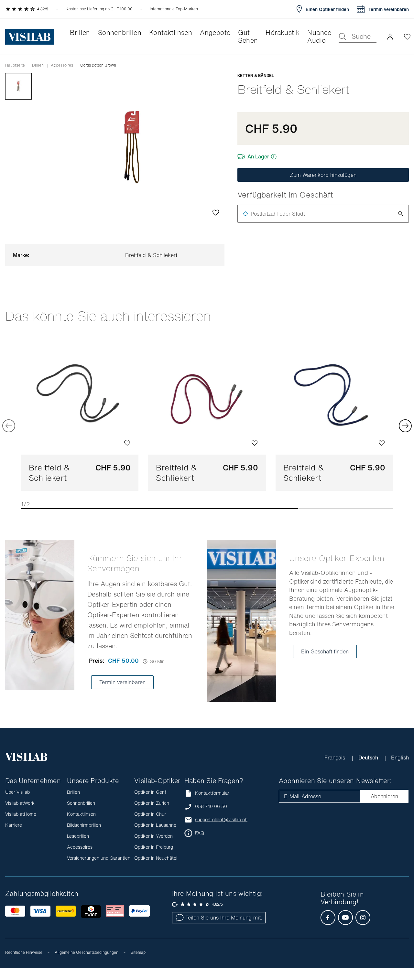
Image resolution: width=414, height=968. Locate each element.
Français (335, 757)
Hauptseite (15, 65)
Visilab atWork (20, 803)
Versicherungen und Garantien (98, 858)
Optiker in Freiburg (153, 847)
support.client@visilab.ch (221, 820)
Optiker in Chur (150, 814)
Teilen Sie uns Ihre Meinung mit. (223, 917)
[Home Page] (29, 37)
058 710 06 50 (211, 806)
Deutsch (368, 757)
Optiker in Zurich (151, 803)
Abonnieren (384, 796)
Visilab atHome (20, 814)
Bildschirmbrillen (84, 825)
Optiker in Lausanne (155, 825)
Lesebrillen (78, 836)
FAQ (199, 833)
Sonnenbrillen (81, 803)
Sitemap (138, 952)
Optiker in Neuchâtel (155, 858)
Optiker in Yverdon (153, 836)
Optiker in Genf (150, 792)
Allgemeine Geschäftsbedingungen (86, 952)
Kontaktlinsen (81, 814)
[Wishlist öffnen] (407, 36)
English (400, 757)
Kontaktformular (212, 793)
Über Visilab (17, 792)
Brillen (38, 65)
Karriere (13, 825)
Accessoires (62, 65)
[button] (390, 36)
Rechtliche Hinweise (23, 952)
